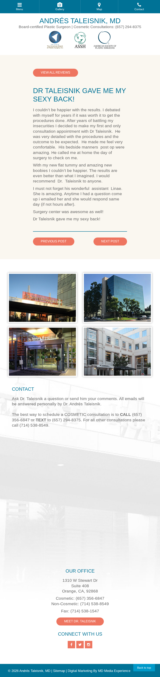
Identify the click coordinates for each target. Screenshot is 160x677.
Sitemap (59, 671)
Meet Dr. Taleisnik (80, 621)
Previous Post (54, 241)
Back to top (144, 667)
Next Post (110, 241)
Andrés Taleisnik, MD (80, 21)
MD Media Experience (114, 671)
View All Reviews (55, 72)
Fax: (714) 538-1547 (80, 611)
